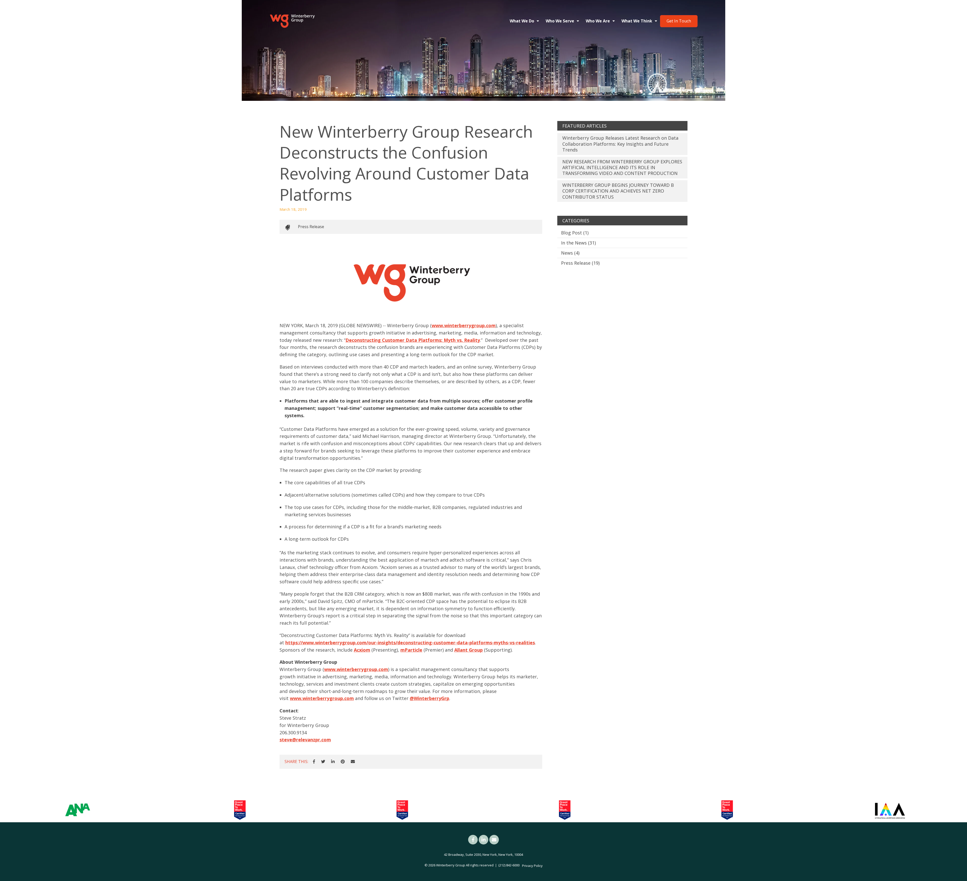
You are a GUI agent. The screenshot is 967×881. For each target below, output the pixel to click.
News (570, 253)
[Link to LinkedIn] (483, 839)
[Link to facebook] (473, 839)
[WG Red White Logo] (292, 21)
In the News (578, 243)
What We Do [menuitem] (522, 21)
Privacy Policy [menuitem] (532, 865)
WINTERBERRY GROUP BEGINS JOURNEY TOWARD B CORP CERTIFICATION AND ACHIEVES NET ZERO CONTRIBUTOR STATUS (618, 191)
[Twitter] (323, 761)
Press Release (311, 226)
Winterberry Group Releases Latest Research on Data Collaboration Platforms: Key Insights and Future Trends (620, 144)
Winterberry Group (450, 865)
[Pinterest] (343, 761)
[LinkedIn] (333, 761)
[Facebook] (314, 761)
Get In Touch (679, 21)
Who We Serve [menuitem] (560, 21)
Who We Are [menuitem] (598, 21)
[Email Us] (494, 839)
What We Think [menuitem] (636, 21)
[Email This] (353, 761)
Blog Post (575, 233)
